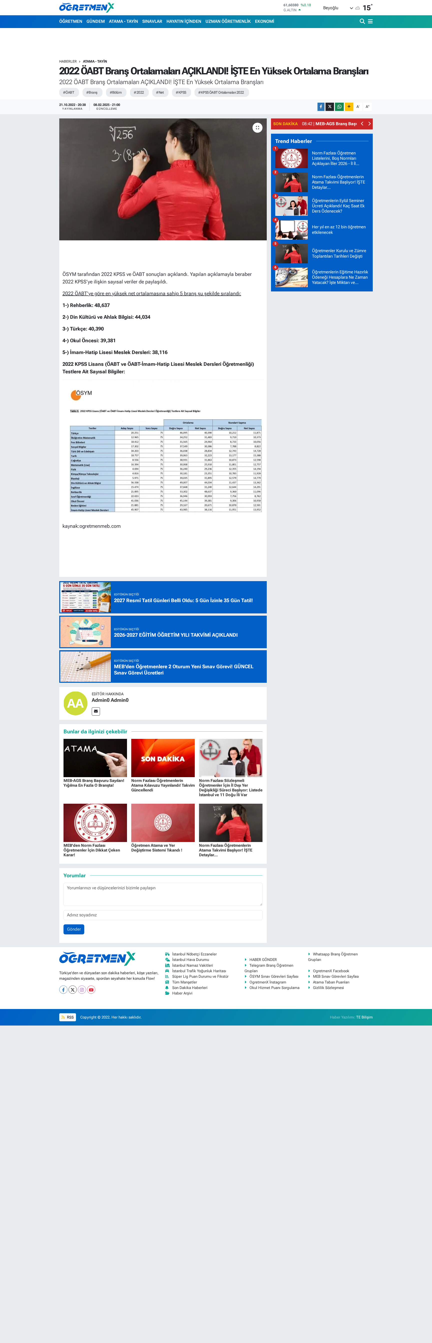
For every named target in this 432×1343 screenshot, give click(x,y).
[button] (362, 124)
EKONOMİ (264, 21)
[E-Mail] (96, 711)
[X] (72, 989)
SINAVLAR (152, 21)
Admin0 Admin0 (110, 700)
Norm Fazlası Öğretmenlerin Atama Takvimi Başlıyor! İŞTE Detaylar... (225, 850)
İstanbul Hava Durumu (190, 959)
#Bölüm (116, 92)
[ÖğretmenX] (86, 7)
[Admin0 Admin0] (76, 703)
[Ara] (363, 21)
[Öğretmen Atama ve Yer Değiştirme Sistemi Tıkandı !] (163, 822)
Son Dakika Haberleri (190, 987)
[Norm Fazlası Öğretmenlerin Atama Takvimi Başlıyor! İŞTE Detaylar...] (230, 822)
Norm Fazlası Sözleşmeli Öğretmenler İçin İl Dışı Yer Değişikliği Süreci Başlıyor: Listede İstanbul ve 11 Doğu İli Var (230, 787)
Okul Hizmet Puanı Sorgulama (275, 987)
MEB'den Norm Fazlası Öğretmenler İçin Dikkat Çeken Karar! (92, 850)
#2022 (139, 92)
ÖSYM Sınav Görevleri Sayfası (274, 976)
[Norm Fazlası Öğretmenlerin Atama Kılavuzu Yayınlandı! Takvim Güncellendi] (163, 757)
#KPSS (181, 92)
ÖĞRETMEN (70, 21)
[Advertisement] (322, 371)
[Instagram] (82, 989)
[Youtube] (91, 989)
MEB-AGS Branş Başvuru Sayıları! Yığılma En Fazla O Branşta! (94, 783)
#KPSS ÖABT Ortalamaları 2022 (221, 92)
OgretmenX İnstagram (268, 982)
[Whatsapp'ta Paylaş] (339, 107)
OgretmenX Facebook (331, 971)
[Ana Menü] (369, 21)
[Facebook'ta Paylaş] (321, 107)
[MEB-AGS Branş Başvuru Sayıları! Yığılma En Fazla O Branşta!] (95, 757)
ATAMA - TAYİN (123, 21)
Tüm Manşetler (184, 982)
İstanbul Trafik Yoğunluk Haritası (199, 971)
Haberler (68, 61)
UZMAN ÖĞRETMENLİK (228, 21)
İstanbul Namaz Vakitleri (192, 965)
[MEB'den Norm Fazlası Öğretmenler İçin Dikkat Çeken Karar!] (95, 822)
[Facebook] (63, 989)
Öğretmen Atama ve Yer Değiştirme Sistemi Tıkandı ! (156, 848)
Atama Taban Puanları (331, 982)
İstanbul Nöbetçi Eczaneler (194, 954)
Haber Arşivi (182, 993)
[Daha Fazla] (349, 107)
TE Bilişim (364, 1017)
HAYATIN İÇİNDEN (183, 21)
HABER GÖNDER (263, 959)
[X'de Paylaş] (330, 107)
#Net (160, 92)
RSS (70, 1017)
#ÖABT (68, 92)
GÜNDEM (95, 21)
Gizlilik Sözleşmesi (328, 987)
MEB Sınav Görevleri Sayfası (336, 976)
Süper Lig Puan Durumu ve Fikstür (200, 976)
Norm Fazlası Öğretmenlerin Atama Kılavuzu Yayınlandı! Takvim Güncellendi (163, 785)
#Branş (92, 92)
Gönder (74, 929)
